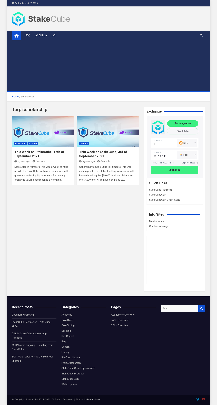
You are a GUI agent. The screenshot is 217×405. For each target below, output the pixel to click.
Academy (41, 35)
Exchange (175, 169)
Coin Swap (67, 320)
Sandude (40, 161)
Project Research (71, 362)
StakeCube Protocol (73, 373)
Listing (65, 352)
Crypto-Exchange (158, 226)
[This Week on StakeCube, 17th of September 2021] (43, 131)
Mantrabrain (94, 399)
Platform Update (71, 357)
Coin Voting (68, 325)
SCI (54, 35)
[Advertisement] (108, 66)
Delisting (66, 330)
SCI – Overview (119, 325)
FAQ (27, 35)
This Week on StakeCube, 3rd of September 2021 (103, 154)
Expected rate (188, 163)
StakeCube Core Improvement (78, 368)
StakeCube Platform (160, 189)
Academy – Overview (122, 314)
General (33, 143)
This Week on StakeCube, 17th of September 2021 (39, 154)
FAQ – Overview (120, 320)
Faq (64, 341)
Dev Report (21, 143)
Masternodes (156, 221)
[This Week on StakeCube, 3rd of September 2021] (108, 131)
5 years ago (24, 161)
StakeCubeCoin (157, 194)
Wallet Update (69, 384)
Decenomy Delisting (23, 314)
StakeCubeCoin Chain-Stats (164, 199)
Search (201, 308)
